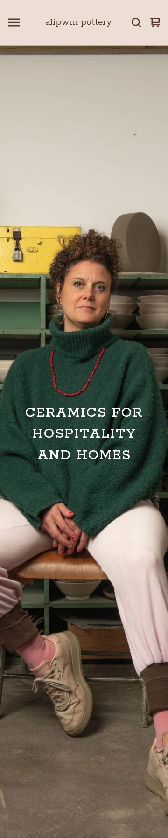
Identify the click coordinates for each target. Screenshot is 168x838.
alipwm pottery (78, 22)
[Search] (136, 22)
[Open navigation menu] (14, 22)
